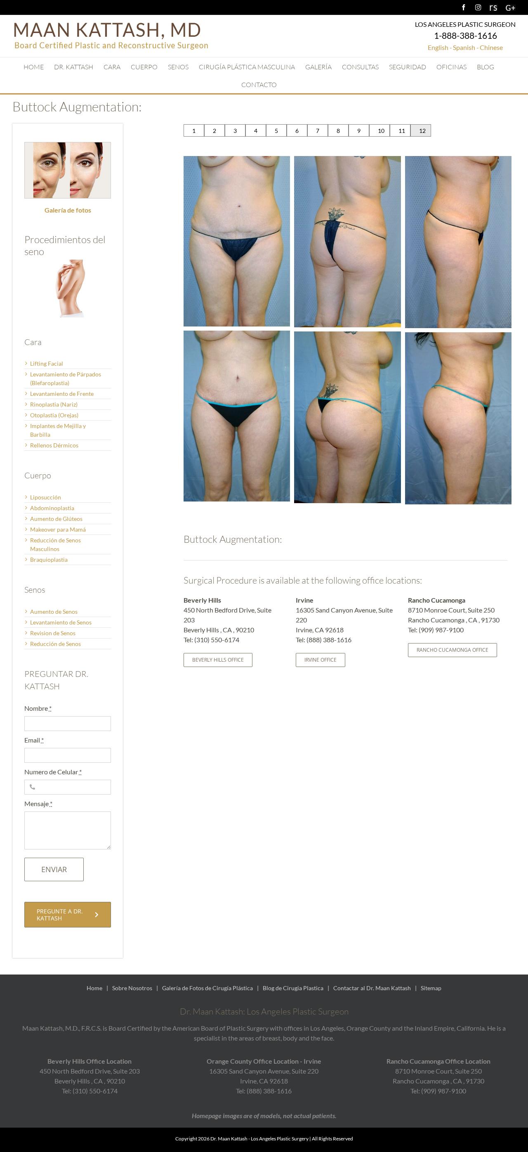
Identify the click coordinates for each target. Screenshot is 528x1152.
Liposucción (45, 497)
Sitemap (431, 987)
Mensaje (38, 803)
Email (34, 740)
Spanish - (466, 47)
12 (422, 130)
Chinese (491, 47)
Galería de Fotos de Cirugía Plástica (207, 987)
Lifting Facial (46, 363)
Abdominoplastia (52, 507)
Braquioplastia (49, 559)
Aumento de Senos (54, 611)
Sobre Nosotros (132, 987)
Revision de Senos (52, 632)
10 (381, 130)
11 (401, 130)
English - (440, 47)
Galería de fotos (68, 210)
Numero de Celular (53, 772)
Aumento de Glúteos (56, 518)
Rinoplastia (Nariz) (54, 404)
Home (94, 987)
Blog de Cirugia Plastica (293, 987)
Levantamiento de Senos (61, 622)
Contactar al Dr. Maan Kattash (372, 987)
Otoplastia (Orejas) (54, 415)
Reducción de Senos (55, 643)
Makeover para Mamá (58, 529)
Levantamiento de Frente (62, 393)
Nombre (38, 708)
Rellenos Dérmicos (54, 445)
